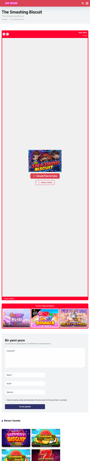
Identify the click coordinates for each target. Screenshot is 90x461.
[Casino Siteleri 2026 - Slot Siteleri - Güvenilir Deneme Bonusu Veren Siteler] (11, 3)
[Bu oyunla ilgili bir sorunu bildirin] (4, 34)
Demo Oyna (46, 182)
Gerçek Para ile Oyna (46, 176)
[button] (45, 161)
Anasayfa (4, 19)
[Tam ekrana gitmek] (7, 34)
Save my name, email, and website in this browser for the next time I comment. (37, 400)
